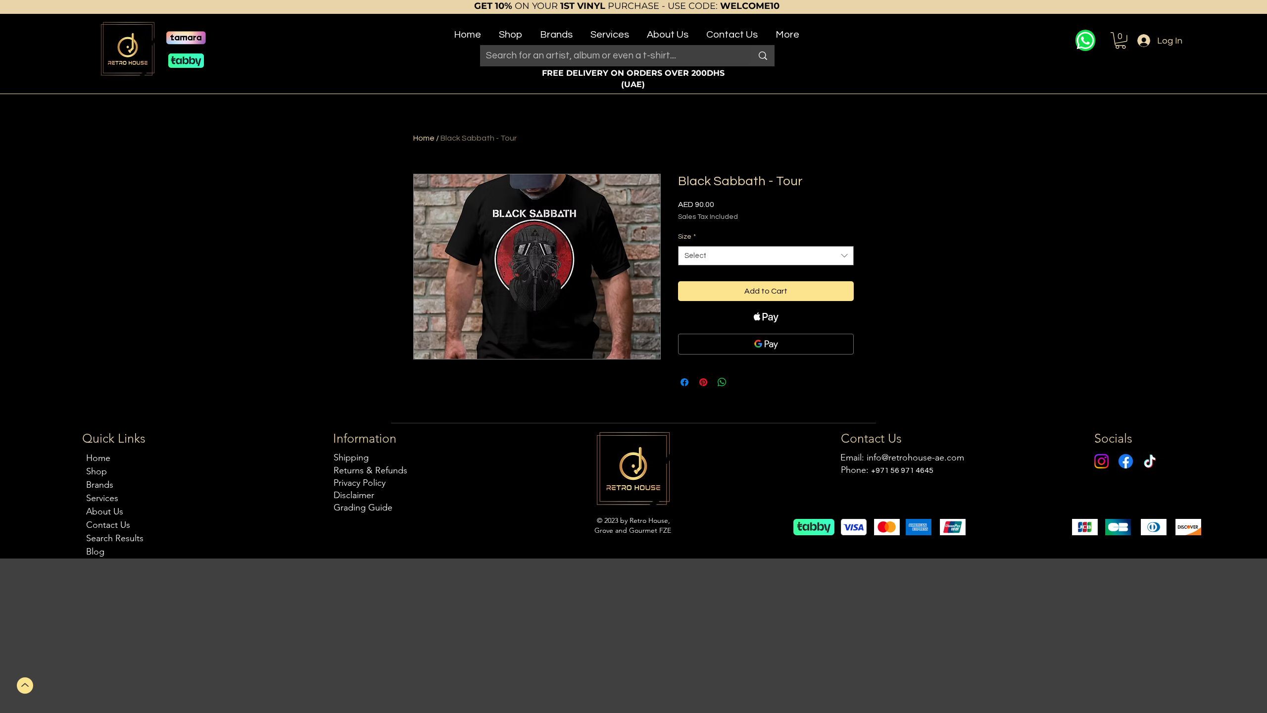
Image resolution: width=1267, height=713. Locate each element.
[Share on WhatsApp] (722, 382)
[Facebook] (1125, 461)
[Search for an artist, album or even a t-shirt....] (763, 55)
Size (687, 236)
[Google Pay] (766, 344)
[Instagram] (1101, 461)
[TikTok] (1150, 461)
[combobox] (766, 255)
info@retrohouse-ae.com (915, 457)
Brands (99, 484)
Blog (95, 551)
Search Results (115, 538)
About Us (104, 511)
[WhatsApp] (1085, 40)
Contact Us (108, 524)
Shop (96, 471)
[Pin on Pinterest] (703, 382)
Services (102, 498)
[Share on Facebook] (684, 382)
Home (424, 138)
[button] (510, 30)
